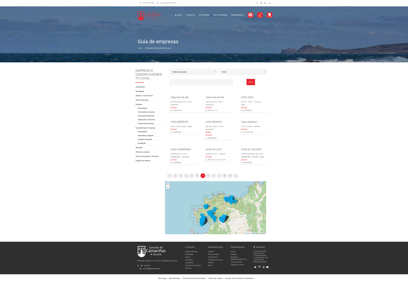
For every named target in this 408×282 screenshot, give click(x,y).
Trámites (211, 251)
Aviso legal (162, 278)
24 (224, 175)
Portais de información (146, 123)
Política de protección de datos (194, 278)
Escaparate (142, 143)
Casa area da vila (179, 97)
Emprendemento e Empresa (145, 128)
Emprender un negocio (146, 135)
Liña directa (189, 260)
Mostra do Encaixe (259, 253)
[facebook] (257, 3)
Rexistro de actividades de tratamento (239, 278)
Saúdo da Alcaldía (191, 251)
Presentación (140, 87)
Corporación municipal (193, 265)
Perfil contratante (213, 254)
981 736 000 (145, 266)
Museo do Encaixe (259, 259)
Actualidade (204, 15)
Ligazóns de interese (143, 161)
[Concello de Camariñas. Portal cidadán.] (149, 16)
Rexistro (210, 262)
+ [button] (168, 184)
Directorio (188, 268)
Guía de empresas (142, 100)
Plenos (210, 265)
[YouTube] (265, 3)
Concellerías (189, 262)
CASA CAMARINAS (181, 149)
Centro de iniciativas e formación (147, 156)
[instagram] (269, 3)
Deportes (234, 254)
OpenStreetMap (255, 233)
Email (174, 108)
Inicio (180, 15)
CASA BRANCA (214, 121)
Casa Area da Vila (215, 97)
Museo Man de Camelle (260, 262)
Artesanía (139, 148)
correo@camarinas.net (151, 269)
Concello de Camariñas (260, 251)
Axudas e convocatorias (144, 96)
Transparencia (213, 257)
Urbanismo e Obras (237, 265)
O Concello (190, 247)
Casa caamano (249, 121)
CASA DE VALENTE (251, 149)
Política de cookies (215, 278)
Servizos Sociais (236, 262)
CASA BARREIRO (179, 121)
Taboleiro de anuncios (215, 260)
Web (209, 132)
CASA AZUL (247, 97)
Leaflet (247, 233)
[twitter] (261, 3)
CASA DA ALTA (214, 149)
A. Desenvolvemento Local (261, 257)
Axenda (187, 257)
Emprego (139, 104)
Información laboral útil (146, 116)
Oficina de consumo (143, 152)
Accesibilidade (174, 278)
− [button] (168, 187)
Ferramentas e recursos (146, 112)
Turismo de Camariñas (260, 255)
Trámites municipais (145, 139)
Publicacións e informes (146, 120)
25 (230, 175)
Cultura (233, 251)
